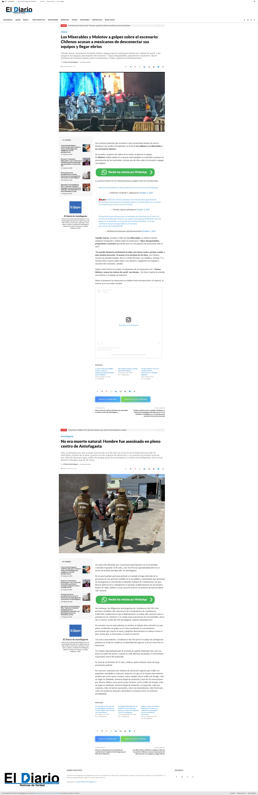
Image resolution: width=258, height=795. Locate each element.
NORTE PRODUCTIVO (38, 20)
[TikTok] (251, 20)
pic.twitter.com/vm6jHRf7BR (111, 226)
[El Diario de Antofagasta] (75, 207)
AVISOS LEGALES (110, 20)
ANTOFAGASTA (7, 20)
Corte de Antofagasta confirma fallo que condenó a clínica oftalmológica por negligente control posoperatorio (71, 149)
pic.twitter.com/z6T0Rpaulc (146, 187)
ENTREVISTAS (65, 20)
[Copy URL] (163, 67)
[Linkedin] (144, 67)
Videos (64, 32)
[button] (254, 1)
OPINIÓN (74, 20)
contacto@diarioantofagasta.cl (86, 782)
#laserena (115, 187)
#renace (123, 187)
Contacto (42, 1)
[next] (162, 25)
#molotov (131, 187)
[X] (254, 20)
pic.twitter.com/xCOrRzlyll (121, 204)
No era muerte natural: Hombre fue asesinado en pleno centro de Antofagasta (111, 411)
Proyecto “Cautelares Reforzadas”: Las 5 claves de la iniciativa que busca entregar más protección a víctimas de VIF (71, 162)
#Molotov (151, 219)
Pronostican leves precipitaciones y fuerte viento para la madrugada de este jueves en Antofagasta (70, 175)
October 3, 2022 (146, 193)
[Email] (149, 67)
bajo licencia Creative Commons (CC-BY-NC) (47, 793)
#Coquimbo (103, 216)
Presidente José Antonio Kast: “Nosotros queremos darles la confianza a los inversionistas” (99, 25)
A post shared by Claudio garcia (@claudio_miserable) (128, 354)
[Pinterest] (135, 67)
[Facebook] (244, 20)
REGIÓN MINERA (53, 20)
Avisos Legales (60, 1)
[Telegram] (158, 67)
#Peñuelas (112, 219)
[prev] (158, 25)
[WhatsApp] (140, 67)
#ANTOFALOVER (97, 20)
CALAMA (17, 20)
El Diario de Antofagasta (70, 62)
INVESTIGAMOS (84, 20)
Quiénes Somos (51, 1)
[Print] (154, 67)
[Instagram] (247, 20)
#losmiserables (105, 187)
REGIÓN (25, 20)
